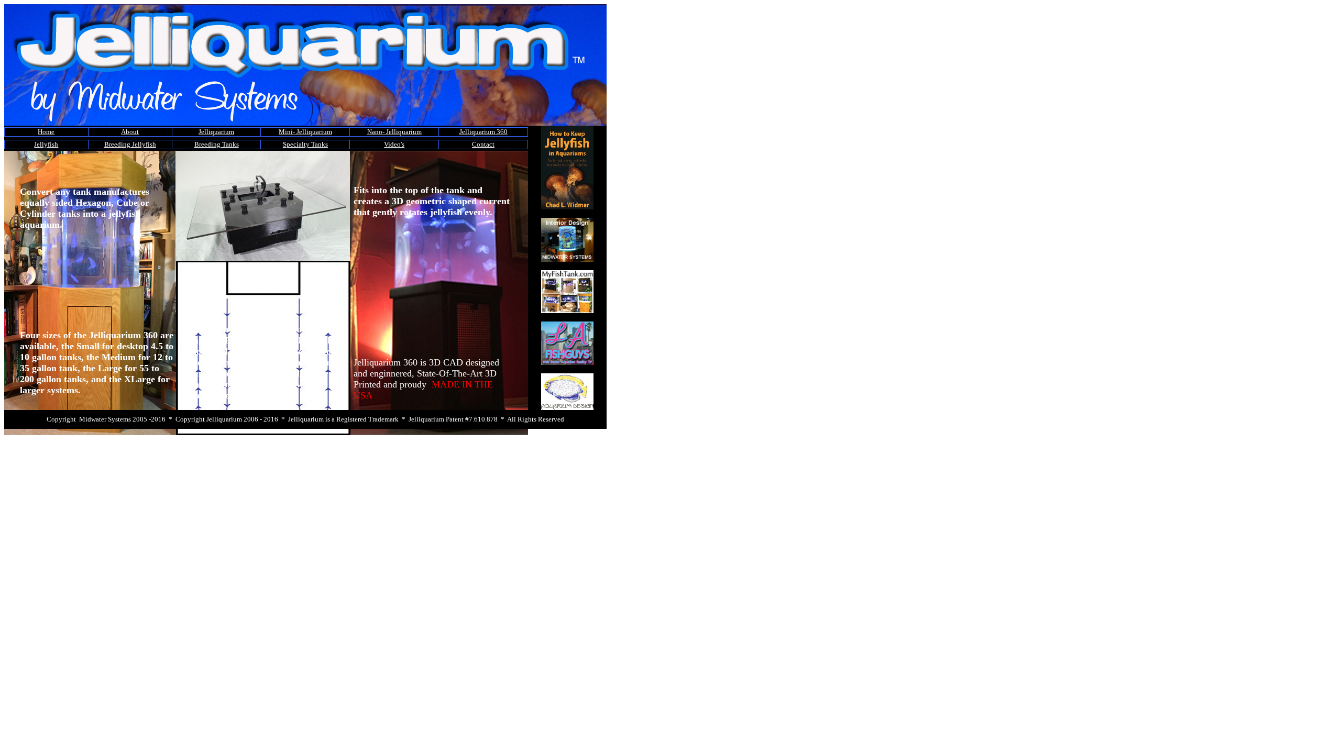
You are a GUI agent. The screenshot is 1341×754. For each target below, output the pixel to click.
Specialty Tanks (305, 144)
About (130, 132)
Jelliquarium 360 (483, 132)
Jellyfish (46, 144)
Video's (394, 144)
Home (46, 132)
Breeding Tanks (216, 144)
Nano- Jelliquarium (394, 132)
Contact (483, 144)
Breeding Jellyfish (130, 144)
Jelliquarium (216, 132)
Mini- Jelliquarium (305, 132)
